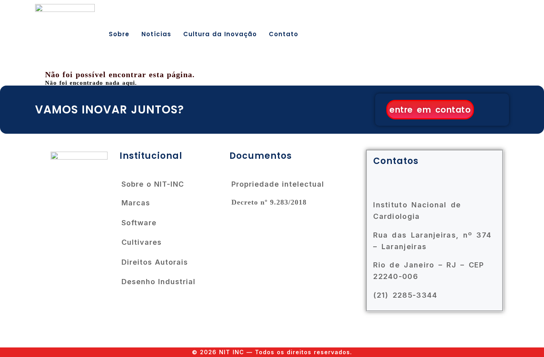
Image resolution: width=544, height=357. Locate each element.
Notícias (156, 34)
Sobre (119, 34)
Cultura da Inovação (220, 34)
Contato (283, 34)
